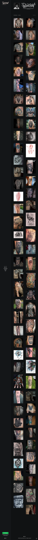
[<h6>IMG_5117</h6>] (18, 381)
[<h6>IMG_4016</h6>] (30, 408)
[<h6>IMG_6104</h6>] (30, 136)
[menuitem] (4, 538)
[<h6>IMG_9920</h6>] (30, 49)
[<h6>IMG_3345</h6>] (30, 181)
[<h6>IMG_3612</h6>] (30, 396)
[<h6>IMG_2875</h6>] (18, 148)
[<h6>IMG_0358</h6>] (18, 475)
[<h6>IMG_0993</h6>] (18, 23)
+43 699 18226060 (5, 535)
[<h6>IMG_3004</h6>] (18, 274)
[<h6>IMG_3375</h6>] (18, 423)
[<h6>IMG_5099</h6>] (30, 481)
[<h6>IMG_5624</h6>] (30, 219)
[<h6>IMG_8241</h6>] (30, 235)
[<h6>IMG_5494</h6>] (30, 366)
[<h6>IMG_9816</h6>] (30, 263)
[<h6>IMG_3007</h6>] (18, 172)
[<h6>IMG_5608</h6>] (30, 112)
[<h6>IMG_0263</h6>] (30, 469)
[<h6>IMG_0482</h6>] (30, 75)
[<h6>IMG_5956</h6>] (30, 87)
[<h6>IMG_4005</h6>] (18, 35)
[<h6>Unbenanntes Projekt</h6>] (18, 196)
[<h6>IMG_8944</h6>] (30, 326)
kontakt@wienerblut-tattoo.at (5, 534)
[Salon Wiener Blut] (5, 3)
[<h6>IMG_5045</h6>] (18, 463)
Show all (34, 15)
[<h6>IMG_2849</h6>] (18, 234)
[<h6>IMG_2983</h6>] (18, 330)
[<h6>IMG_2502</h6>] (18, 343)
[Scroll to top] (36, 538)
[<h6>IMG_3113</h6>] (30, 63)
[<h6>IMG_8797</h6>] (18, 397)
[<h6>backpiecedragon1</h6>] (30, 309)
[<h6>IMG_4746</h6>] (18, 261)
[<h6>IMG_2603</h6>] (30, 35)
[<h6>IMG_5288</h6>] (18, 515)
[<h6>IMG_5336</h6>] (30, 420)
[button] (4, 538)
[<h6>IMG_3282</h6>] (30, 521)
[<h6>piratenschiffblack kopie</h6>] (18, 449)
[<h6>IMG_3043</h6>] (18, 59)
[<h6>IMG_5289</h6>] (30, 280)
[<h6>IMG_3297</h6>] (30, 249)
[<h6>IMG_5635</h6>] (18, 367)
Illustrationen (15, 15)
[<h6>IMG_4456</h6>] (30, 23)
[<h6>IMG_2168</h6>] (30, 432)
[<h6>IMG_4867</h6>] (30, 509)
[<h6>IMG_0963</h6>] (18, 435)
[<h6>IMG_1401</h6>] (18, 71)
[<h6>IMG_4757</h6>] (30, 295)
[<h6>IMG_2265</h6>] (18, 160)
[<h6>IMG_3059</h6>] (30, 444)
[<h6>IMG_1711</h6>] (18, 135)
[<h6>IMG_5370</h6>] (18, 501)
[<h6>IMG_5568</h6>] (18, 184)
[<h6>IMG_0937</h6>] (30, 150)
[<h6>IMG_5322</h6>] (30, 167)
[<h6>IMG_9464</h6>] (18, 247)
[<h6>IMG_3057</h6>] (18, 123)
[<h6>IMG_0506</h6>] (18, 304)
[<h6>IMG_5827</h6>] (30, 124)
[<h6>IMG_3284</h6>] (18, 47)
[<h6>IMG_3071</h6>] (30, 193)
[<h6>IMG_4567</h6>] (18, 411)
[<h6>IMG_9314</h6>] (18, 222)
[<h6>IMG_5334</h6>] (18, 208)
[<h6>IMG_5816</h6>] (18, 289)
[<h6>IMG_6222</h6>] (30, 457)
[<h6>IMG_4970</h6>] (18, 99)
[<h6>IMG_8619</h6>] (30, 382)
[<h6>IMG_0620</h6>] (30, 352)
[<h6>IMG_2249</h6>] (18, 111)
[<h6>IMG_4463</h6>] (18, 527)
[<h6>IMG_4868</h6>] (30, 205)
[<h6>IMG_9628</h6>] (30, 100)
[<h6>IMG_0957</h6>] (30, 340)
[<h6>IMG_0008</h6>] (18, 85)
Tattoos (19, 15)
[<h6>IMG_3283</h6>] (18, 488)
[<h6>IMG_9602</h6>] (18, 317)
